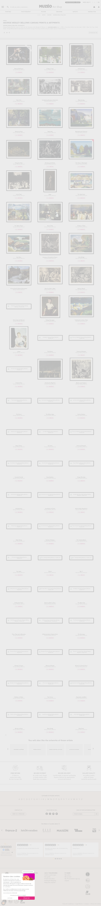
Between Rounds (50, 666)
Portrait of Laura (19, 666)
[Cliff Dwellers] (81, 66)
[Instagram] (50, 814)
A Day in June (50, 69)
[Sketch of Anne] (18, 715)
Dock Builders (50, 478)
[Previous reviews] (15, 850)
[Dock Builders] (50, 464)
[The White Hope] (50, 401)
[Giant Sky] (50, 127)
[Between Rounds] (50, 652)
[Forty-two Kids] (18, 158)
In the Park (19, 195)
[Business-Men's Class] (50, 589)
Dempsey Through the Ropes (50, 258)
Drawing (59, 11)
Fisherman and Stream (19, 321)
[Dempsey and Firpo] (50, 159)
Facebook (4, 32)
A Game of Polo (81, 226)
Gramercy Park (19, 132)
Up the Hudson (81, 415)
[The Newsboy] (81, 621)
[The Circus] (50, 683)
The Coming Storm (81, 540)
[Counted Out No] (18, 464)
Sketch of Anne (19, 729)
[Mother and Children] (81, 380)
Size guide (47, 877)
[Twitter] (57, 814)
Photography (26, 11)
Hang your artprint (50, 882)
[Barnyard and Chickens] (81, 128)
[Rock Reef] (81, 715)
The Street (19, 415)
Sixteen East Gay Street (81, 509)
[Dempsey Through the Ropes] (50, 254)
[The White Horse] (18, 221)
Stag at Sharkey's (19, 69)
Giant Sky (50, 132)
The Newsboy (81, 635)
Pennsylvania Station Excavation (18, 289)
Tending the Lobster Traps (81, 321)
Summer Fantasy (50, 540)
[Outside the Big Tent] (50, 379)
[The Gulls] (18, 558)
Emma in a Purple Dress (81, 666)
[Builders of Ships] (18, 683)
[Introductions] (18, 495)
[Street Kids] (50, 221)
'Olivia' (50, 572)
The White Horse (19, 226)
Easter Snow (19, 446)
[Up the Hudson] (81, 401)
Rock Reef (81, 729)
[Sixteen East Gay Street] (81, 495)
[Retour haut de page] (6, 735)
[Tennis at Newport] (81, 338)
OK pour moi (26, 898)
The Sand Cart (81, 195)
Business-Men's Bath (50, 289)
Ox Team (50, 446)
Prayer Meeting (81, 478)
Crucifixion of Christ (50, 509)
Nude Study (19, 540)
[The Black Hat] (81, 589)
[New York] (18, 95)
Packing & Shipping (50, 881)
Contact (86, 904)
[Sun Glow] (18, 253)
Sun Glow (19, 258)
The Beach (50, 352)
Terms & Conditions (68, 904)
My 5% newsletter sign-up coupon (72, 880)
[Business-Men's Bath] (50, 283)
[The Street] (18, 401)
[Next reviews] (100, 850)
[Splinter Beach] (81, 284)
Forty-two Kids (19, 163)
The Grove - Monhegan (81, 163)
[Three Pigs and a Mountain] (18, 621)
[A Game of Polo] (81, 221)
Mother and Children (81, 383)
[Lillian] (18, 348)
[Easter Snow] (18, 432)
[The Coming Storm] (81, 526)
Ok (97, 814)
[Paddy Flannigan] (50, 317)
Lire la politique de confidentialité (10, 893)
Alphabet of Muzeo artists (50, 795)
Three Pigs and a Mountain (19, 635)
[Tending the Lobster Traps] (81, 316)
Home (38, 15)
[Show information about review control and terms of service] (12, 852)
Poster (43, 11)
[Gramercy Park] (18, 127)
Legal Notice (79, 904)
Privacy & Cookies (96, 904)
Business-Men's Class (50, 603)
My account (68, 877)
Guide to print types (50, 875)
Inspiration (92, 11)
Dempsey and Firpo (50, 163)
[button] (3, 903)
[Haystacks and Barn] (81, 683)
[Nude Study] (18, 526)
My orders (68, 875)
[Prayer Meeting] (81, 464)
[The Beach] (50, 338)
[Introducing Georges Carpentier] (50, 95)
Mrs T (81, 572)
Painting (8, 11)
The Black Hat (81, 603)
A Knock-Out (19, 383)
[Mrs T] (81, 557)
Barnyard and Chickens (81, 132)
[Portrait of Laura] (18, 652)
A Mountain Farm (19, 603)
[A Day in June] (50, 64)
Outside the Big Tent (50, 383)
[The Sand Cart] (81, 189)
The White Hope (50, 415)
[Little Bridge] (81, 253)
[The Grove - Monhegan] (81, 158)
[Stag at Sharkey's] (18, 64)
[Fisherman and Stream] (18, 306)
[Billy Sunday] (81, 93)
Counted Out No (19, 478)
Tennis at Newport (81, 352)
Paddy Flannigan (50, 321)
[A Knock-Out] (18, 369)
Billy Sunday (81, 101)
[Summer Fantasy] (50, 526)
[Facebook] (47, 814)
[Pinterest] (53, 814)
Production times (49, 879)
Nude (50, 195)
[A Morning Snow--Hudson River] (50, 621)
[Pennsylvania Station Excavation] (18, 285)
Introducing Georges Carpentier (50, 101)
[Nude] (50, 191)
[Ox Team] (50, 432)
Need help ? (87, 2)
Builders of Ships (19, 698)
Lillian (19, 352)
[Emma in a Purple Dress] (81, 652)
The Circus (50, 698)
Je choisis (9, 898)
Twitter (7, 32)
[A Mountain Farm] (18, 589)
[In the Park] (18, 190)
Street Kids (50, 226)
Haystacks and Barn (81, 698)
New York (19, 101)
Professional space (73, 2)
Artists (75, 11)
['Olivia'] (50, 557)
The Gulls (19, 572)
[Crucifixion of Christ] (50, 495)
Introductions (19, 509)
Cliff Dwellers (81, 69)
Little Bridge (81, 258)
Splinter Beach (81, 289)
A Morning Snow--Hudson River (50, 635)
